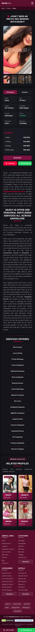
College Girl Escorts (7, 584)
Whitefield (21, 549)
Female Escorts (6, 543)
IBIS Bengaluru (22, 581)
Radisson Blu (22, 578)
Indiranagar (21, 540)
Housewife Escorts (7, 581)
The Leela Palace (23, 590)
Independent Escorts (8, 549)
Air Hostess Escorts (7, 578)
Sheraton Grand (22, 576)
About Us (7, 604)
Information (10, 92)
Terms (6, 607)
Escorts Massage (7, 590)
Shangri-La (21, 584)
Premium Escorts (7, 587)
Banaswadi (21, 552)
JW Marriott (21, 587)
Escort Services (6, 552)
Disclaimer (27, 604)
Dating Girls (5, 554)
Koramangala (21, 543)
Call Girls (4, 557)
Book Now (17, 158)
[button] (6, 50)
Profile (9, 8)
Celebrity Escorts (7, 576)
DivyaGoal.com (14, 616)
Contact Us (5, 563)
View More (25, 561)
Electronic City (22, 557)
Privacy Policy (17, 604)
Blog (3, 560)
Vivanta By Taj (22, 573)
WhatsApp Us (26, 607)
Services (25, 92)
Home (3, 8)
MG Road (21, 546)
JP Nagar (20, 554)
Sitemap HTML (16, 607)
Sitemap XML (17, 611)
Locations (4, 546)
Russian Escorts (6, 573)
